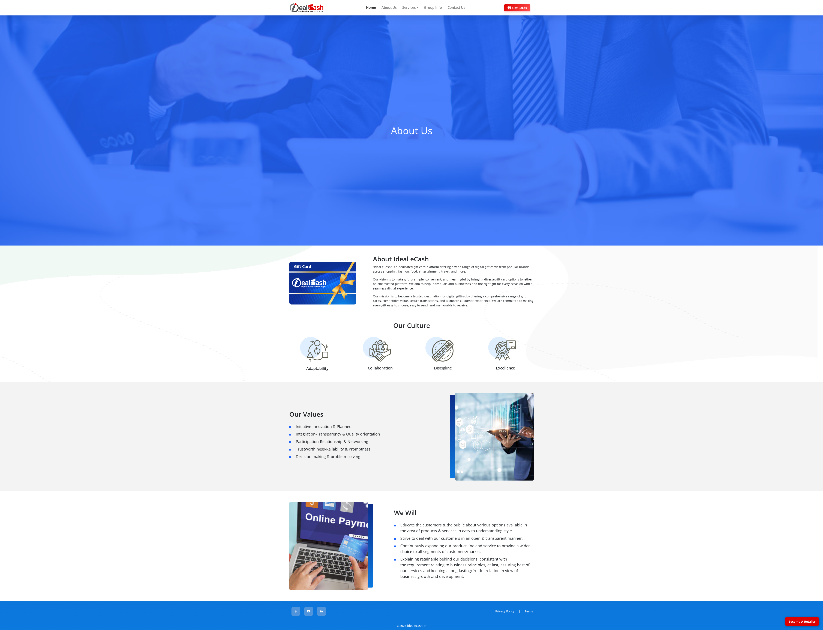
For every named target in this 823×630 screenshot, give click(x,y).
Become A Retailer (801, 621)
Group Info (433, 7)
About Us (389, 7)
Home (371, 7)
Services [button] (409, 7)
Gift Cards (519, 8)
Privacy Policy (504, 611)
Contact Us (456, 7)
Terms (529, 611)
